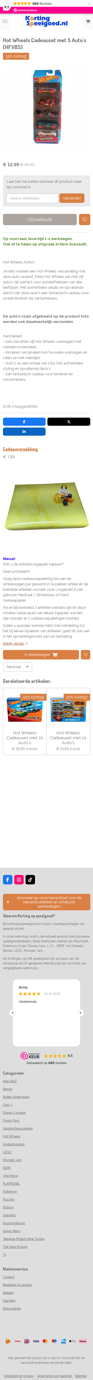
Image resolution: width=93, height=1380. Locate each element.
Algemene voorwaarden (54, 1376)
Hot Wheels (11, 1136)
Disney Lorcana (14, 1113)
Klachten (9, 1300)
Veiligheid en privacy (19, 1376)
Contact (8, 1277)
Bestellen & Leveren (17, 1285)
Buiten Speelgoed (16, 1097)
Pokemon (10, 1191)
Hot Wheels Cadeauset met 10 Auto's (68, 737)
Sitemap (81, 1376)
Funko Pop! (11, 1120)
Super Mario (12, 1231)
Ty (5, 1254)
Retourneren (12, 1308)
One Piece (10, 1176)
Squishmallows (14, 1223)
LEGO (7, 1152)
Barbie (7, 1089)
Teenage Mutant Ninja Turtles (24, 1239)
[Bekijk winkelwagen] (88, 21)
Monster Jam (12, 1160)
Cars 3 (7, 1105)
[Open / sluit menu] (5, 21)
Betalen (8, 1293)
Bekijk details (13, 643)
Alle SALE (10, 1081)
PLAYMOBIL (11, 1183)
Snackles (9, 1215)
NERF (7, 1168)
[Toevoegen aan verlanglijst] (84, 219)
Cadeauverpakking (20, 449)
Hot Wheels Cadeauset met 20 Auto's (25, 737)
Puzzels (8, 1199)
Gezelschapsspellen (18, 1128)
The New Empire (15, 1247)
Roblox (8, 1207)
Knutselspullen (14, 1144)
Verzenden (72, 198)
